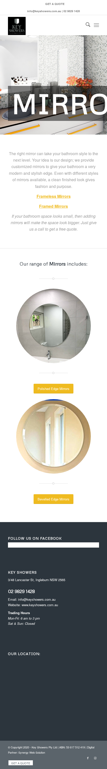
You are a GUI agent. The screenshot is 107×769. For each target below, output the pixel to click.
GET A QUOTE (54, 4)
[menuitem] (55, 3)
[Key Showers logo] (44, 25)
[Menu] (96, 25)
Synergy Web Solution (31, 752)
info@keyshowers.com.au (36, 599)
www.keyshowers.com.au (40, 604)
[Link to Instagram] (95, 758)
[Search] (85, 25)
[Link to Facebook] (88, 758)
